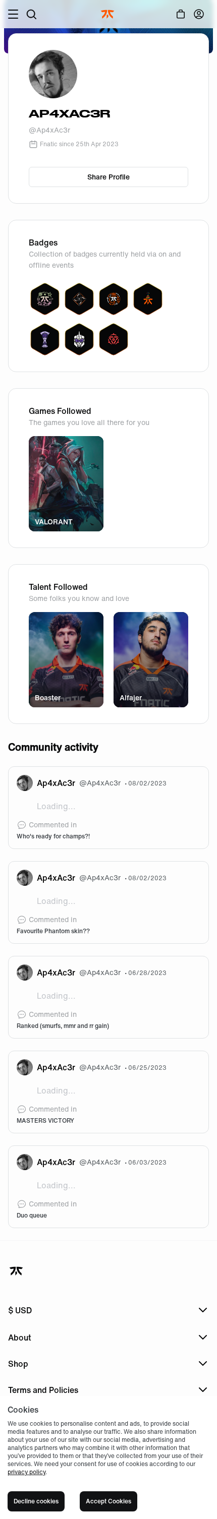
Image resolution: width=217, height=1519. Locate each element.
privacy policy (26, 1472)
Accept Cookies (108, 1501)
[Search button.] (31, 14)
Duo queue (32, 1215)
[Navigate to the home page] (108, 14)
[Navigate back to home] (17, 1271)
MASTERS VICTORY (45, 1121)
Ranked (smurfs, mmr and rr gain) (63, 1026)
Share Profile (108, 176)
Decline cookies (36, 1501)
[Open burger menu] (13, 14)
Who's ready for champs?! (53, 836)
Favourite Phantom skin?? (53, 931)
